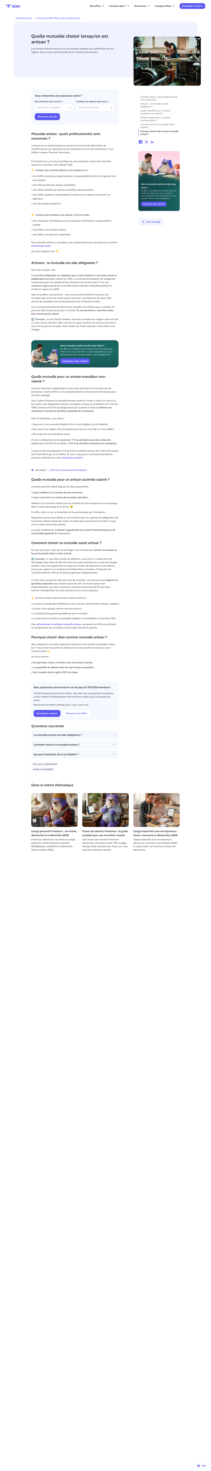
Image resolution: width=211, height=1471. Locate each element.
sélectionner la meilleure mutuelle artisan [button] (58, 624)
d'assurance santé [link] (40, 245)
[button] (201, 1466)
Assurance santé (24, 18)
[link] (159, 183)
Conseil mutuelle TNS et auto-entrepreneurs (58, 18)
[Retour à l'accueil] (13, 6)
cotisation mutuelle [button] (71, 457)
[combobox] (53, 107)
